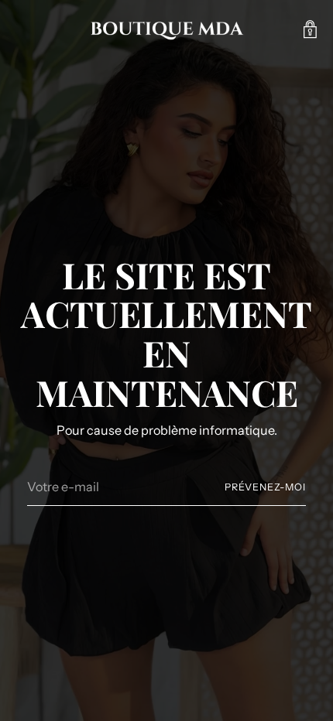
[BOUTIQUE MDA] (166, 29)
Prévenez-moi (265, 487)
